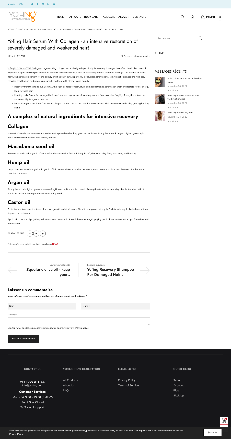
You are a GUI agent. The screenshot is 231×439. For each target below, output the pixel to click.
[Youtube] (53, 4)
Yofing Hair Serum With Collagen (24, 68)
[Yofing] (23, 16)
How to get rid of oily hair (180, 112)
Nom (11, 306)
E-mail (86, 306)
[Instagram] (48, 4)
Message (12, 314)
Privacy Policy (127, 380)
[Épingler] (43, 233)
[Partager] (30, 233)
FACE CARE (108, 16)
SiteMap (178, 395)
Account (178, 385)
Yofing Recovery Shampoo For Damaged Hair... (110, 272)
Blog (176, 390)
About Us (69, 385)
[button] (200, 38)
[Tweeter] (36, 233)
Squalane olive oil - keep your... (48, 272)
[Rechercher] (182, 17)
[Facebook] (37, 4)
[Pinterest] (43, 4)
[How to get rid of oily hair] (160, 116)
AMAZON (123, 16)
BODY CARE (91, 16)
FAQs (66, 390)
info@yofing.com (32, 385)
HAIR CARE (74, 16)
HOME (60, 16)
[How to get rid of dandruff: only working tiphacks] (160, 99)
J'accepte (212, 432)
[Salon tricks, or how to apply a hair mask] (160, 82)
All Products (70, 380)
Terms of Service (128, 385)
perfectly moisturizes (84, 76)
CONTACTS (139, 16)
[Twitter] (32, 4)
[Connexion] (192, 17)
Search (177, 380)
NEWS (55, 244)
